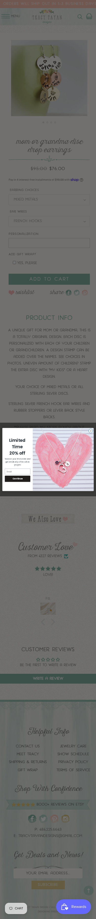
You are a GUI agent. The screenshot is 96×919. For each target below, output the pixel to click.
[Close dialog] (91, 431)
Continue (18, 478)
